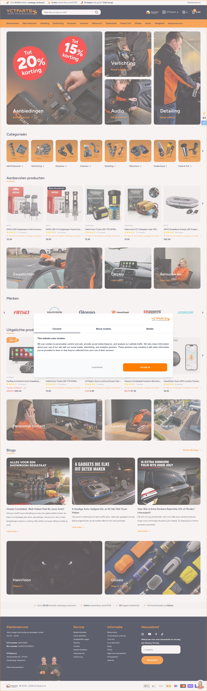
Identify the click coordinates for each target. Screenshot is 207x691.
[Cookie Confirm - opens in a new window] (160, 319)
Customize (97, 367)
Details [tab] (150, 329)
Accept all (145, 367)
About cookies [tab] (103, 329)
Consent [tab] (57, 329)
